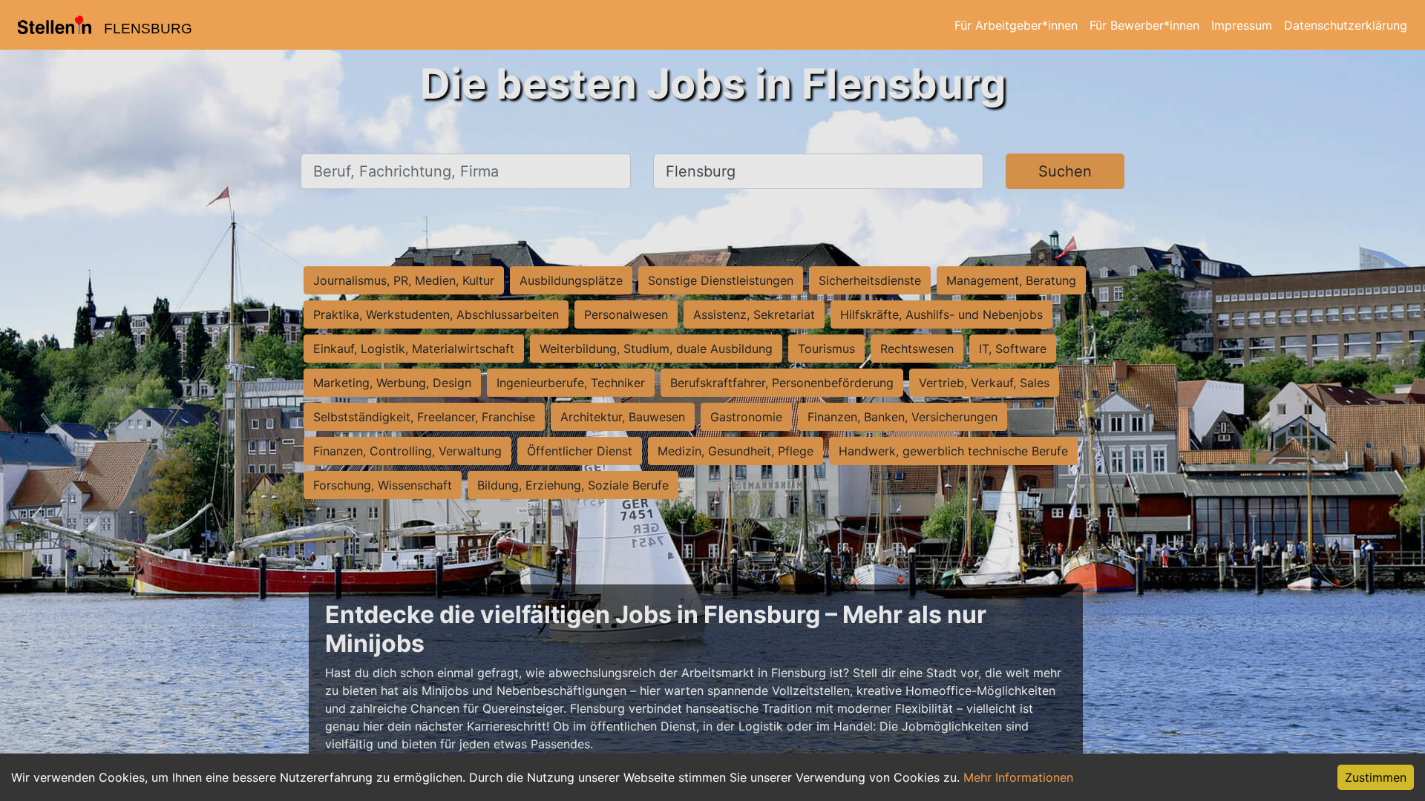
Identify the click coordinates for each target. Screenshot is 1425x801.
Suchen (1065, 171)
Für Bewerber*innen (1144, 25)
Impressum (1241, 25)
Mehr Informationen (1018, 777)
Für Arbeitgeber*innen (1016, 25)
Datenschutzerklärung (1345, 25)
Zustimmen (1375, 777)
